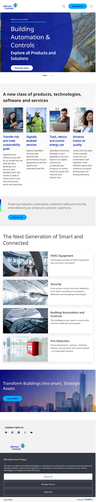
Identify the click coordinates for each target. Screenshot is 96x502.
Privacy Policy (8, 499)
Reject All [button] (47, 492)
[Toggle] (89, 6)
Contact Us (75, 6)
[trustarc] (87, 499)
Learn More (12, 396)
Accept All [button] (47, 476)
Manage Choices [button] (47, 484)
